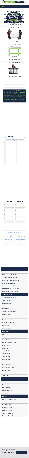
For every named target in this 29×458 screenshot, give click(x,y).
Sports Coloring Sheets (7, 413)
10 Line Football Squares (8, 350)
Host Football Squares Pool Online (10, 280)
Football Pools (5, 334)
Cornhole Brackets (6, 382)
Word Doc (19, 166)
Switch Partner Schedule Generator (10, 286)
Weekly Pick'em (6, 337)
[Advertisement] (14, 118)
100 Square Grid (6, 353)
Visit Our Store (14, 41)
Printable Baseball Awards (8, 244)
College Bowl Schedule (8, 362)
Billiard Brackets (6, 387)
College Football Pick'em (8, 339)
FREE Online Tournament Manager (10, 272)
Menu (2, 6)
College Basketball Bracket (8, 364)
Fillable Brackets (6, 325)
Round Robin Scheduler (8, 404)
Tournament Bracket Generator (9, 277)
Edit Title (15, 166)
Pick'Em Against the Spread (9, 342)
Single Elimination (6, 300)
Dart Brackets (5, 384)
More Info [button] (6, 455)
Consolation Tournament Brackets (10, 317)
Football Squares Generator (9, 399)
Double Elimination (7, 303)
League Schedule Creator (8, 283)
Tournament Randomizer (8, 415)
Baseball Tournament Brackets (8, 236)
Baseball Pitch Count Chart (20, 244)
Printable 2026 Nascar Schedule (10, 291)
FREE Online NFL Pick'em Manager (11, 274)
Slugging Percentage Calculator (20, 239)
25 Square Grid (6, 359)
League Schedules (6, 328)
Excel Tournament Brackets (8, 319)
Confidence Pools (6, 345)
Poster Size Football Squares (14, 76)
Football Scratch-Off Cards (14, 59)
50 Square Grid (6, 356)
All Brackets (5, 393)
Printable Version (10, 166)
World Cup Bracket (6, 373)
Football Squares (6, 348)
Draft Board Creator (7, 407)
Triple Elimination (6, 306)
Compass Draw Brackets (8, 322)
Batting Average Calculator (8, 239)
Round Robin (5, 308)
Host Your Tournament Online (14, 24)
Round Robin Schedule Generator (10, 288)
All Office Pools (6, 375)
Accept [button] (21, 452)
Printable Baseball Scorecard (21, 236)
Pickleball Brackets (7, 390)
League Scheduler (6, 402)
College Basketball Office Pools (10, 367)
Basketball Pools (6, 370)
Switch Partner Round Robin (9, 311)
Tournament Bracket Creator (9, 297)
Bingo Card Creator (7, 410)
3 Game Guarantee (6, 314)
